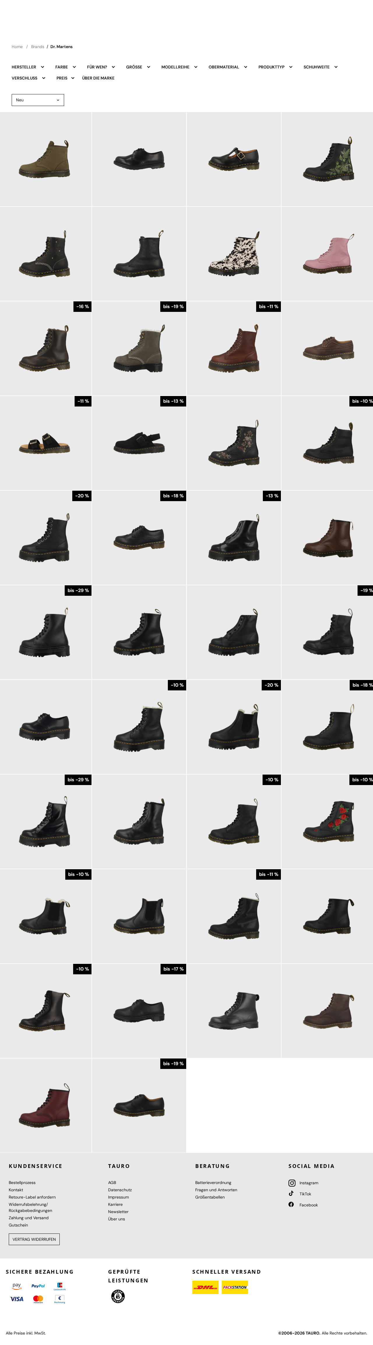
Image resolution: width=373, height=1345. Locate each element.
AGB (112, 1182)
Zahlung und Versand (29, 1217)
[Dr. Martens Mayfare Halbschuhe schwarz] (139, 159)
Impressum (118, 1197)
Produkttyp (271, 67)
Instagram (308, 1182)
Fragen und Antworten (216, 1189)
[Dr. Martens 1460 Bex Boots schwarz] (139, 632)
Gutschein (18, 1225)
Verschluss (25, 78)
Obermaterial (224, 67)
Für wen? (97, 67)
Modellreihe (175, 67)
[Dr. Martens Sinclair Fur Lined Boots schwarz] (234, 538)
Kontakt (16, 1189)
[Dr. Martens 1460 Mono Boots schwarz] (234, 1011)
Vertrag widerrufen (34, 1239)
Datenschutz (120, 1189)
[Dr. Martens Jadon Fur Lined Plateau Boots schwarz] (139, 727)
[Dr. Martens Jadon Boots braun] (234, 348)
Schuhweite (317, 67)
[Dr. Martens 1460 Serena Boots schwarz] (234, 916)
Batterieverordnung (213, 1182)
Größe (134, 67)
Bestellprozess (22, 1182)
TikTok (304, 1193)
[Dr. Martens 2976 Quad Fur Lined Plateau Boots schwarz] (234, 727)
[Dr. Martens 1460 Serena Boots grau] (139, 822)
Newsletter (118, 1211)
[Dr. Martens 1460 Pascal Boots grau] (139, 348)
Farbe (62, 67)
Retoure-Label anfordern (32, 1197)
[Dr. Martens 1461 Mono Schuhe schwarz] (139, 1011)
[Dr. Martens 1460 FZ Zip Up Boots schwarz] (139, 254)
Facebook (308, 1205)
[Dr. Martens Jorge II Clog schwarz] (139, 443)
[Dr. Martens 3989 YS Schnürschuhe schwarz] (139, 538)
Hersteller (24, 67)
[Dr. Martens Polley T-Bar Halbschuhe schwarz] (234, 159)
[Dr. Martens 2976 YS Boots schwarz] (139, 916)
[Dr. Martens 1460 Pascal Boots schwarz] (234, 822)
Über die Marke (98, 78)
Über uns (116, 1219)
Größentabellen (210, 1197)
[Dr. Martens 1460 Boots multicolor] (234, 443)
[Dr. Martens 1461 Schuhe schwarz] (139, 1105)
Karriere (115, 1204)
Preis (62, 78)
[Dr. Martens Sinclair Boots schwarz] (234, 632)
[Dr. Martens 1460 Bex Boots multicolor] (234, 254)
